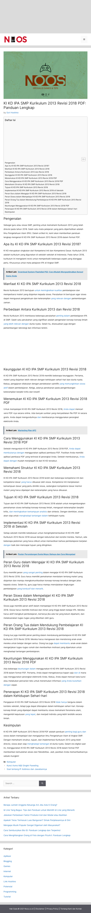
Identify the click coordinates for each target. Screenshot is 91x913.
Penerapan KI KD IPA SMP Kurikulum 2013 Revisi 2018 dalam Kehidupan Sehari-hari (41, 209)
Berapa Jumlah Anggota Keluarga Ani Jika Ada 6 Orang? (30, 805)
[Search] (42, 783)
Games (7, 866)
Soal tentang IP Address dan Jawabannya (27, 769)
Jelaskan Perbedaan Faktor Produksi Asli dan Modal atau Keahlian (35, 815)
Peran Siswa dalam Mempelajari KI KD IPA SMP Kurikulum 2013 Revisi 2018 (37, 197)
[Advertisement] (45, 16)
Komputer (11, 762)
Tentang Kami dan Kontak (71, 909)
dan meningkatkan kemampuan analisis (28, 511)
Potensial (8, 886)
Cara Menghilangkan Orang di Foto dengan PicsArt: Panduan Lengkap (37, 835)
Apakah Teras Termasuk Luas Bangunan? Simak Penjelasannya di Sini (37, 820)
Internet (7, 871)
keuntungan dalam (27, 669)
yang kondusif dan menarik (30, 588)
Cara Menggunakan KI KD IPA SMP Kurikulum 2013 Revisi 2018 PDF (34, 181)
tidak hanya (61, 702)
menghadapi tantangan (38, 744)
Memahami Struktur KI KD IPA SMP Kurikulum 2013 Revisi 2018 (32, 184)
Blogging (8, 861)
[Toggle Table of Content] (82, 159)
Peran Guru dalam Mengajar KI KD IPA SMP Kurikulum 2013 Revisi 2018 (35, 193)
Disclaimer (40, 909)
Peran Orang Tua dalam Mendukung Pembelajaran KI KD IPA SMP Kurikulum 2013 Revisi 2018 (43, 201)
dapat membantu (62, 643)
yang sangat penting (33, 572)
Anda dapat (69, 409)
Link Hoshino (10, 881)
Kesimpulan (10, 212)
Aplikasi (7, 856)
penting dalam (63, 316)
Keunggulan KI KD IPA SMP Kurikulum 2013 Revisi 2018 (28, 175)
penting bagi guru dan (75, 731)
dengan (7, 545)
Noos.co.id (29, 909)
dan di (77, 673)
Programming (10, 891)
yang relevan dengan (61, 298)
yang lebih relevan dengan (16, 324)
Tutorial (7, 896)
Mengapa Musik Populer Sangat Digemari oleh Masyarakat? (32, 825)
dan (39, 417)
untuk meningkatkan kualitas (48, 290)
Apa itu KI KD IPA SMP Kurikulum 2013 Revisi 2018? (27, 166)
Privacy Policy (52, 909)
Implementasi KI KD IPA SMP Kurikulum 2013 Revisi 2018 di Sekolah (34, 190)
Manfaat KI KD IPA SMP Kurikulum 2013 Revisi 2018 (27, 169)
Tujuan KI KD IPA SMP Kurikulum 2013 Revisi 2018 (26, 187)
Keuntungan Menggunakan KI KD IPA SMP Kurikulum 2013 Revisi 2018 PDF (37, 206)
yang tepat (30, 714)
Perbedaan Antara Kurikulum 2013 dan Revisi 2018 (27, 172)
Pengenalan (10, 163)
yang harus (26, 482)
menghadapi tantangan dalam (33, 515)
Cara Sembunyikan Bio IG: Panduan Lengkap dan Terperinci (32, 830)
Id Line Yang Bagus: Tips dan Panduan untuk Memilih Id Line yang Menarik (39, 810)
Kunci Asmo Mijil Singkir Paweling (22, 765)
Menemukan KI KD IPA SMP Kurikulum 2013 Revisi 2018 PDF (31, 178)
